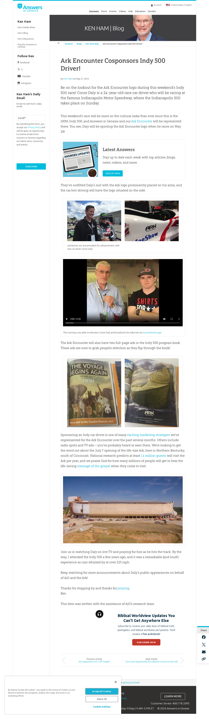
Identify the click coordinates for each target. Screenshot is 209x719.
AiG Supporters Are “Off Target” (94, 661)
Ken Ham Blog (92, 44)
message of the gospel (93, 466)
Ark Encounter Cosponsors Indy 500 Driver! (122, 44)
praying (123, 588)
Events (113, 11)
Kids (130, 11)
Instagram (26, 83)
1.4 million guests (153, 456)
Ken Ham (24, 21)
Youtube (26, 76)
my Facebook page (152, 332)
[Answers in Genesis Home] (30, 8)
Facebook (25, 62)
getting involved (131, 682)
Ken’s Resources (26, 38)
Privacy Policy (34, 127)
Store (104, 11)
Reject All (102, 699)
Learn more (173, 696)
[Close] (115, 682)
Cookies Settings (101, 706)
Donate (152, 11)
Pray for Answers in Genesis (27, 45)
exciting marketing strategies (148, 435)
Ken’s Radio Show (26, 27)
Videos (122, 11)
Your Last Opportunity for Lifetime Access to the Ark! (151, 661)
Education (140, 11)
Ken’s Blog (23, 33)
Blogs (79, 44)
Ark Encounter (141, 121)
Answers (94, 11)
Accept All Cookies (101, 691)
